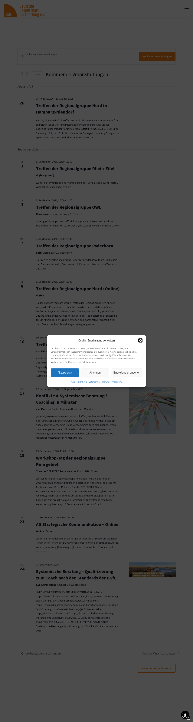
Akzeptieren (65, 372)
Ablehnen (95, 372)
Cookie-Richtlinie (79, 381)
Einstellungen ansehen (126, 372)
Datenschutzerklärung (99, 381)
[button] (140, 340)
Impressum (116, 381)
